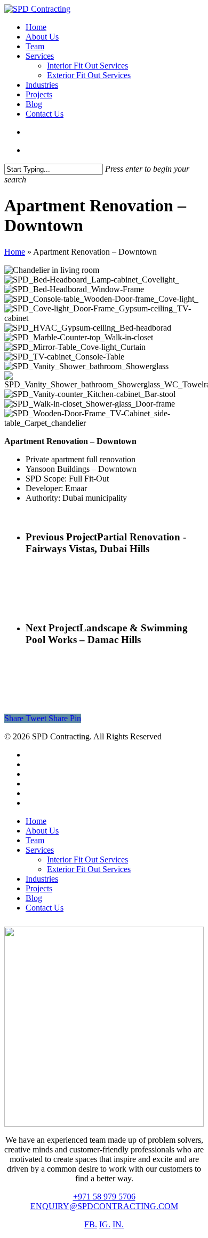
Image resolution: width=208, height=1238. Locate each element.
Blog (34, 898)
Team (35, 840)
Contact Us (44, 907)
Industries (42, 878)
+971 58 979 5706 (104, 1196)
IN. (118, 1224)
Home (14, 251)
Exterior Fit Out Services (89, 869)
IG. (104, 1224)
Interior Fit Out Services (87, 859)
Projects (39, 888)
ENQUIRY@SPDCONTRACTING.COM (104, 1206)
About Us (42, 830)
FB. (90, 1224)
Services (40, 849)
